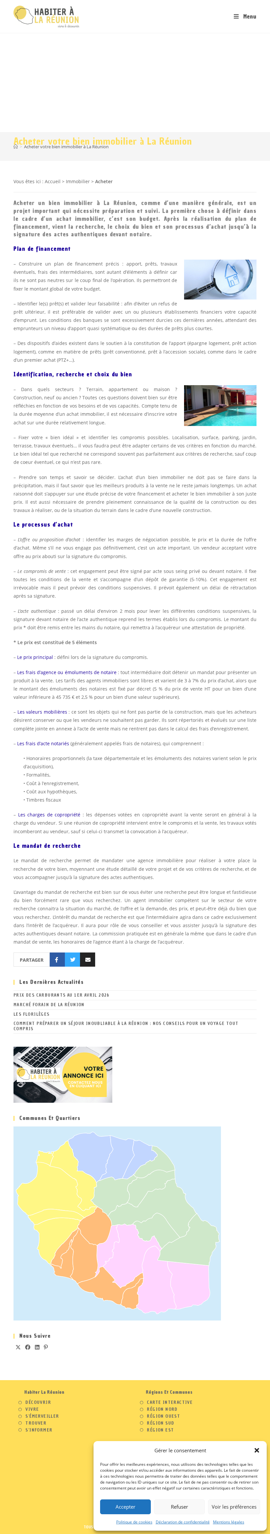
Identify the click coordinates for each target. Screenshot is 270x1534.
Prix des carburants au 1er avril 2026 (62, 995)
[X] (18, 1347)
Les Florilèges (32, 1014)
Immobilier (78, 181)
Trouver (35, 1423)
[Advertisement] (135, 83)
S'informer (38, 1430)
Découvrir (38, 1402)
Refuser (179, 1506)
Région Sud (160, 1423)
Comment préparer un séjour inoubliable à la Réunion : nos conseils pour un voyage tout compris (126, 1026)
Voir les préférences (234, 1506)
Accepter (125, 1506)
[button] (257, 1450)
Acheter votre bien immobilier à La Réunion (66, 147)
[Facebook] (28, 1347)
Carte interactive (170, 1402)
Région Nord (162, 1409)
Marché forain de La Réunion (49, 1005)
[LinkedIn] (37, 1347)
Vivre (32, 1409)
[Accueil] (16, 147)
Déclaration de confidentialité (183, 1522)
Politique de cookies (134, 1522)
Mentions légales (228, 1522)
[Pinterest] (46, 1347)
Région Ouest (163, 1416)
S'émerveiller (42, 1416)
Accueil (53, 181)
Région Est (160, 1430)
